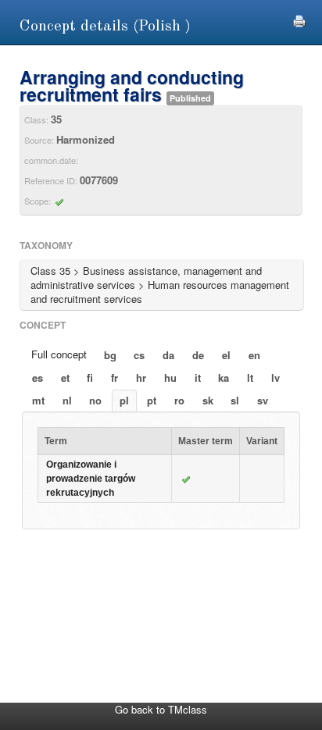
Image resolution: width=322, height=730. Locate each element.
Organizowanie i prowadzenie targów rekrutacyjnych (90, 478)
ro (179, 400)
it (198, 377)
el (226, 354)
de (198, 354)
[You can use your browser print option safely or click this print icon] (299, 19)
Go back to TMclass (161, 709)
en (254, 354)
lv (275, 377)
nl (67, 400)
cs (139, 354)
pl (124, 400)
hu (170, 377)
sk (207, 400)
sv (262, 400)
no (95, 400)
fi (90, 377)
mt (38, 400)
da (168, 354)
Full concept (59, 354)
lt (250, 377)
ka (223, 377)
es (37, 377)
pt (151, 400)
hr (141, 377)
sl (235, 400)
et (65, 377)
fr (114, 377)
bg (110, 354)
